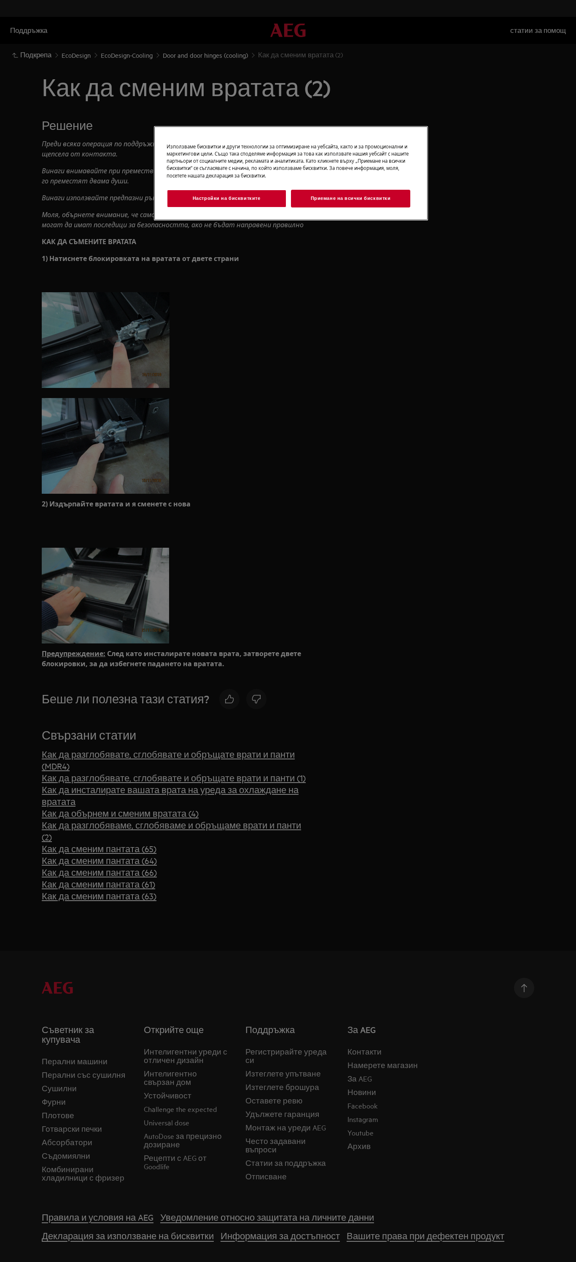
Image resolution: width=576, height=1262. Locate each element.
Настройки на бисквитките (227, 198)
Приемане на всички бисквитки (351, 198)
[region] (291, 173)
